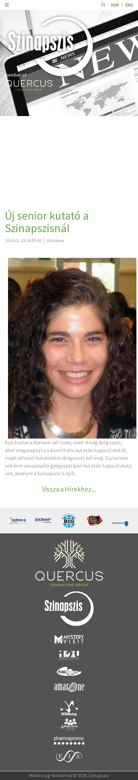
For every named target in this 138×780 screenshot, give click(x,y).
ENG (129, 5)
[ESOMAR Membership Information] (43, 520)
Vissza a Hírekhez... (69, 489)
